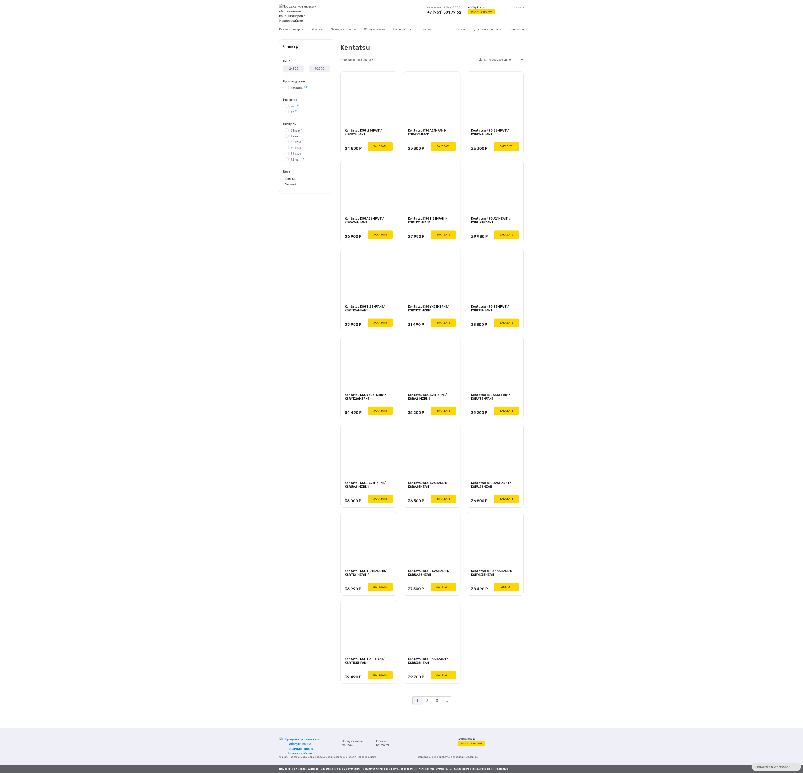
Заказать (380, 146)
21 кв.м (297, 130)
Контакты (517, 29)
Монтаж (317, 29)
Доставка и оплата (487, 29)
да (294, 112)
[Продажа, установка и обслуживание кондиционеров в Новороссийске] (300, 14)
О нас (462, 29)
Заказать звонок (481, 11)
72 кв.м (297, 159)
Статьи (426, 29)
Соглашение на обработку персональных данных (448, 756)
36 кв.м (297, 142)
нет (295, 106)
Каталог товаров (291, 29)
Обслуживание (374, 29)
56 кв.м (297, 153)
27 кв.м (297, 136)
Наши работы (402, 29)
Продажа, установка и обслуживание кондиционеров (321, 756)
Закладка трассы (343, 29)
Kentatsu (299, 88)
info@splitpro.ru (476, 7)
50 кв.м (297, 148)
